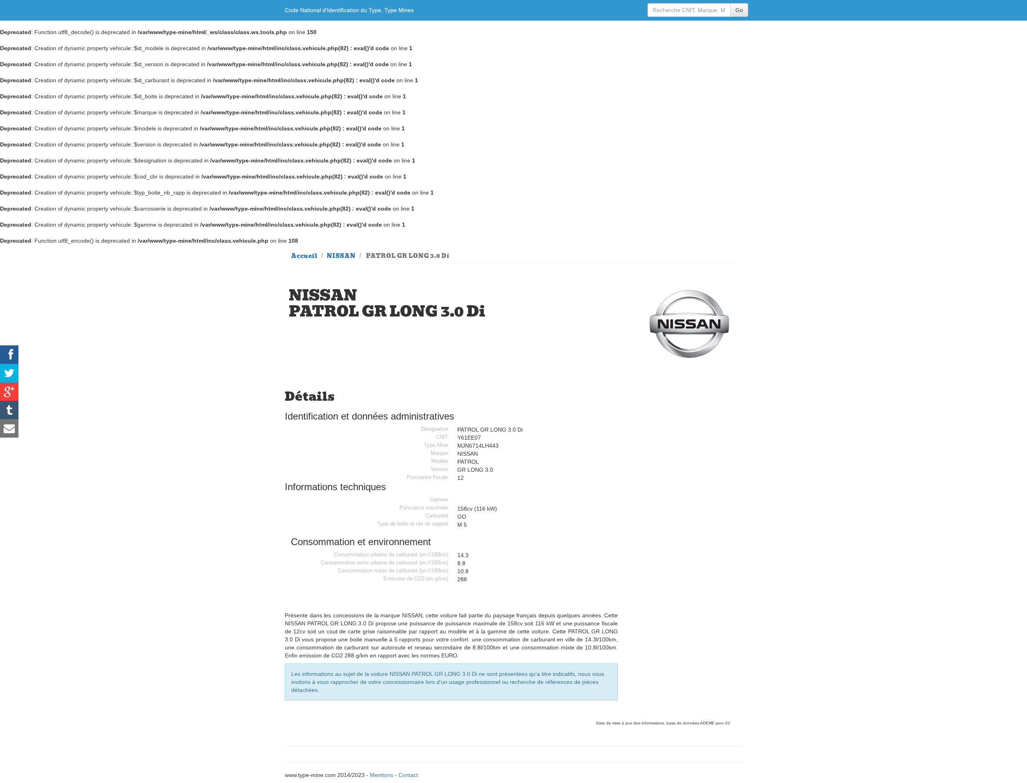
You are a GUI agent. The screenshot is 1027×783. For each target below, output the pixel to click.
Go (739, 10)
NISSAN (341, 256)
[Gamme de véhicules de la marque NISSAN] (689, 325)
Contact (408, 775)
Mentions (381, 775)
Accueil (304, 256)
